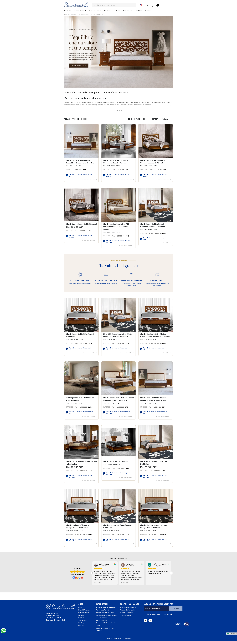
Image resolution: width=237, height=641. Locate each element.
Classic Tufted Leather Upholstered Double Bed (153, 462)
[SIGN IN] (148, 6)
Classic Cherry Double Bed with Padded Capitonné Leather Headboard (118, 399)
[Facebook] (145, 620)
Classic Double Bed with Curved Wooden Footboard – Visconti (115, 161)
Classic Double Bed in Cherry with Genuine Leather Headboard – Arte (153, 399)
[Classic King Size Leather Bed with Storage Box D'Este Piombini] (155, 506)
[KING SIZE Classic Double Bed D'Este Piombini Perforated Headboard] (118, 315)
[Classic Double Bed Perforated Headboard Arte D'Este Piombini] (155, 205)
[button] (143, 5)
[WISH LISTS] (153, 6)
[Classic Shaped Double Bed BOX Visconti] (81, 205)
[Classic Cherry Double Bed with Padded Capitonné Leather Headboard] (118, 378)
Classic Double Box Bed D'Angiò (115, 461)
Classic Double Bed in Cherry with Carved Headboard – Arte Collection (80, 161)
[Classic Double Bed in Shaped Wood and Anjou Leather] (81, 442)
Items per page (134, 119)
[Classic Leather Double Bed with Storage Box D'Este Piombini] (81, 506)
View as (67, 119)
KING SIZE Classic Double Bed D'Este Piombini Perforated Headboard (117, 335)
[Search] (114, 5)
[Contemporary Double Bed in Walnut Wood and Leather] (81, 378)
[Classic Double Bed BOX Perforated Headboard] (81, 315)
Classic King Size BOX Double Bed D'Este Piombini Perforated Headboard (155, 335)
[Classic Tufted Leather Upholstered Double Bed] (155, 442)
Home (65, 14)
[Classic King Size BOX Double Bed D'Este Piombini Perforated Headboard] (155, 315)
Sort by (155, 119)
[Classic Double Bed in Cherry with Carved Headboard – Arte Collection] (81, 141)
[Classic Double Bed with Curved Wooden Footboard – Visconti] (118, 141)
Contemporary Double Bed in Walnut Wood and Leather (80, 399)
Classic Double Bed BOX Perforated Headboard (80, 335)
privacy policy (169, 614)
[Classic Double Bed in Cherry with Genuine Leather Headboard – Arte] (155, 378)
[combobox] (116, 5)
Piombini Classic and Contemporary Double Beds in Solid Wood (86, 14)
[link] (118, 52)
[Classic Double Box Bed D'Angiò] (118, 442)
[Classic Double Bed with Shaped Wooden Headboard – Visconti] (155, 141)
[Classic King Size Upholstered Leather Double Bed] (118, 506)
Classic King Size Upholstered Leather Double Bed (117, 526)
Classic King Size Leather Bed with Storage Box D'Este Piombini (153, 526)
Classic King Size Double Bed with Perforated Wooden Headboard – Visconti (116, 226)
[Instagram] (150, 620)
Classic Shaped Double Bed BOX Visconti (81, 224)
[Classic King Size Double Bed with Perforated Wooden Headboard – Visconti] (118, 205)
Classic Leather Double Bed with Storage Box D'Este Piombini (78, 526)
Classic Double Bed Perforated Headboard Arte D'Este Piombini (152, 225)
